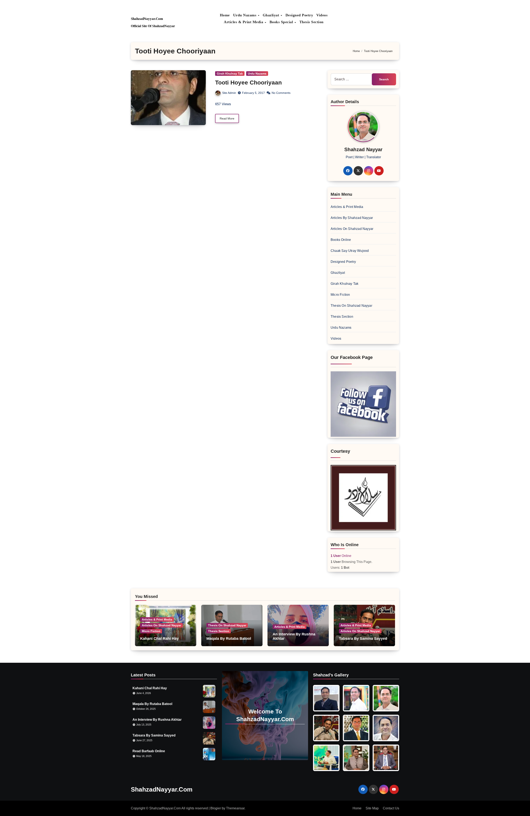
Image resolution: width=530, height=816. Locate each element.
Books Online (341, 239)
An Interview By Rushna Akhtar (157, 719)
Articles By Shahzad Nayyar (352, 218)
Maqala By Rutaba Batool (228, 638)
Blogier (215, 808)
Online (341, 556)
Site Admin (229, 92)
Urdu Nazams (245, 15)
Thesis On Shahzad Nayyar (351, 305)
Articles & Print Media (244, 22)
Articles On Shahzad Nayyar (352, 229)
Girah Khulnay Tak (230, 73)
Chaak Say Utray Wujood (350, 250)
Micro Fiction (340, 294)
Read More (227, 118)
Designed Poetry (299, 15)
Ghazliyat (271, 15)
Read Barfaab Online (148, 751)
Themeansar (235, 808)
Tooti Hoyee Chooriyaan (248, 82)
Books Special (282, 22)
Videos (322, 15)
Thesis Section (311, 22)
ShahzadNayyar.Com (147, 19)
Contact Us (391, 808)
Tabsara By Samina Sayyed (363, 638)
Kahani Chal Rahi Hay (159, 638)
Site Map (372, 808)
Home (225, 15)
